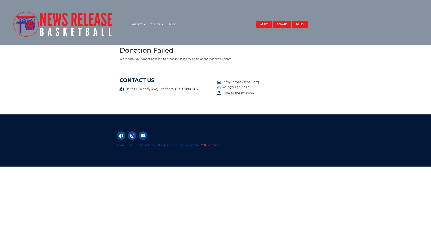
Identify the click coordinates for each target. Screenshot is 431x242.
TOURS (155, 24)
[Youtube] (143, 135)
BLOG (173, 24)
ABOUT (137, 24)
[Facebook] (121, 135)
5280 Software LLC (211, 145)
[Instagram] (132, 135)
